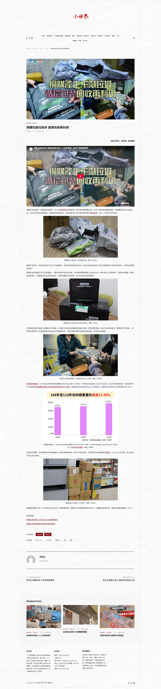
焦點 (43, 36)
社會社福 (79, 36)
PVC (31, 452)
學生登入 (50, 683)
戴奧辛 (108, 452)
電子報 (85, 41)
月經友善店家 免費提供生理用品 (112, 635)
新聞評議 (107, 36)
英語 (79, 41)
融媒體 (75, 41)
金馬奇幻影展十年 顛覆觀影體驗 (75, 632)
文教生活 (93, 36)
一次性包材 (48, 540)
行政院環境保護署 (77, 447)
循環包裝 (93, 213)
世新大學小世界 (42, 683)
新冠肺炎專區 (59, 36)
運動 (113, 36)
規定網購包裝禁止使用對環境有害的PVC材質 (52, 387)
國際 (73, 36)
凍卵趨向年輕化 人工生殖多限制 (38, 635)
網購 (71, 540)
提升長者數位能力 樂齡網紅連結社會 (119, 578)
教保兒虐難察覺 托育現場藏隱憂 (40, 578)
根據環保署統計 (32, 383)
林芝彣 (28, 131)
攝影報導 (67, 36)
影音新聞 (49, 36)
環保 (65, 540)
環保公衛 (86, 36)
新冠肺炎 (63, 209)
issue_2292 (39, 540)
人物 (117, 36)
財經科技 (100, 36)
